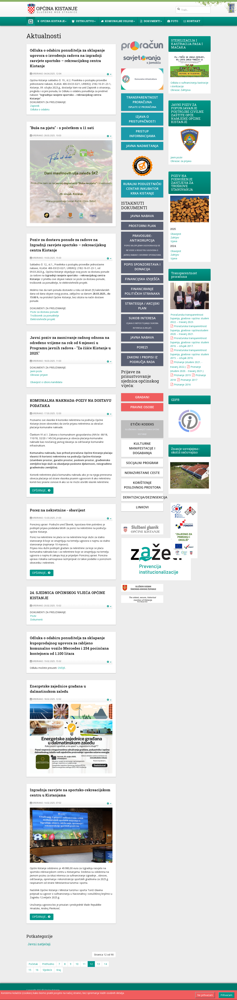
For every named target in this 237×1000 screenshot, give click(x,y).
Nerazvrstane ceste (142, 473)
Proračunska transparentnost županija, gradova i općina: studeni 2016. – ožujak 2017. (189, 342)
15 (29, 969)
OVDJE (61, 667)
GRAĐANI (142, 397)
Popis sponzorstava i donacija (142, 266)
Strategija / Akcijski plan (142, 305)
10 (77, 964)
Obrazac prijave (39, 374)
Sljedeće (47, 969)
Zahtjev (175, 237)
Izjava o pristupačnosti (142, 119)
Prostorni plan (142, 226)
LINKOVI (142, 507)
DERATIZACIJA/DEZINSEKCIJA (143, 497)
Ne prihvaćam (205, 995)
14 (105, 964)
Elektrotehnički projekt (42, 319)
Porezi (142, 347)
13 (98, 964)
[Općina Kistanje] (53, 9)
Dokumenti (36, 619)
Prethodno (48, 964)
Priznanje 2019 (182, 375)
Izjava (174, 241)
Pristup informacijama (142, 133)
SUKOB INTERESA (142, 322)
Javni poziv (36, 371)
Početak (33, 964)
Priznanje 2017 (189, 379)
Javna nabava (142, 216)
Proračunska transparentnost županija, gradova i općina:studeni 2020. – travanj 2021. (189, 330)
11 (84, 964)
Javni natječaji (39, 944)
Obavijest (176, 233)
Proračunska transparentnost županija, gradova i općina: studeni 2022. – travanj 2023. (189, 318)
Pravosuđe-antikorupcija (142, 245)
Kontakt (193, 21)
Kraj (58, 969)
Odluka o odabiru (39, 109)
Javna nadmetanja (142, 146)
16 (37, 969)
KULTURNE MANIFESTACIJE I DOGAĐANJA (142, 448)
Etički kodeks (142, 428)
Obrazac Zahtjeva (181, 90)
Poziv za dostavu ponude (44, 312)
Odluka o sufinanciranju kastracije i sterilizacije (189, 84)
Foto (174, 21)
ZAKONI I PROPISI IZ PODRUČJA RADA (142, 359)
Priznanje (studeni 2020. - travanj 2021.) (187, 369)
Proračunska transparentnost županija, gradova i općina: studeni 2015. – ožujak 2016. (189, 354)
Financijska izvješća (142, 279)
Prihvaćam (226, 995)
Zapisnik (34, 105)
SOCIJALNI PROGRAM (142, 463)
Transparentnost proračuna (142, 102)
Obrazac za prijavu (181, 161)
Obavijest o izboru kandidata (46, 382)
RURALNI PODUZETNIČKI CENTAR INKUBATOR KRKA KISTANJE (142, 188)
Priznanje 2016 (182, 384)
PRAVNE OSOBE (142, 407)
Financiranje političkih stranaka (142, 291)
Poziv (33, 615)
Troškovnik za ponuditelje (44, 315)
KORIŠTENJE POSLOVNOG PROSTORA (142, 485)
